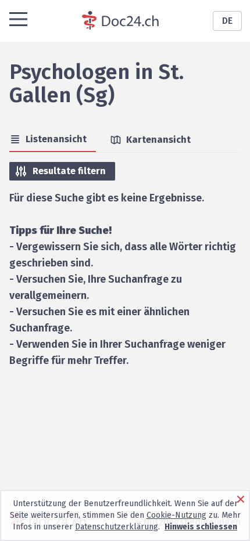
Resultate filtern (69, 170)
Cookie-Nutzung (176, 515)
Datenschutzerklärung (116, 527)
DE (227, 20)
